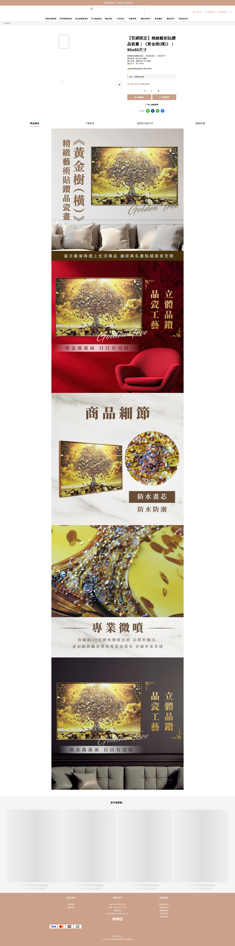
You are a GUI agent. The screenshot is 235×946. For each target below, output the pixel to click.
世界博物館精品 (65, 18)
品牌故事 (71, 904)
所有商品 (120, 18)
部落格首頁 (183, 18)
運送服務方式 (164, 904)
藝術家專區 (145, 18)
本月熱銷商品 (96, 18)
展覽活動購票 (50, 18)
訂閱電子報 (164, 913)
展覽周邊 (132, 18)
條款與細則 (164, 916)
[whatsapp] (157, 111)
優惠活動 (108, 18)
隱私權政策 (164, 910)
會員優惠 (158, 18)
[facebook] (153, 111)
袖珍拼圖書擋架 (81, 18)
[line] (148, 111)
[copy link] (162, 111)
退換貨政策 (164, 907)
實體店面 (71, 907)
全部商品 (7, 23)
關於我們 (170, 18)
